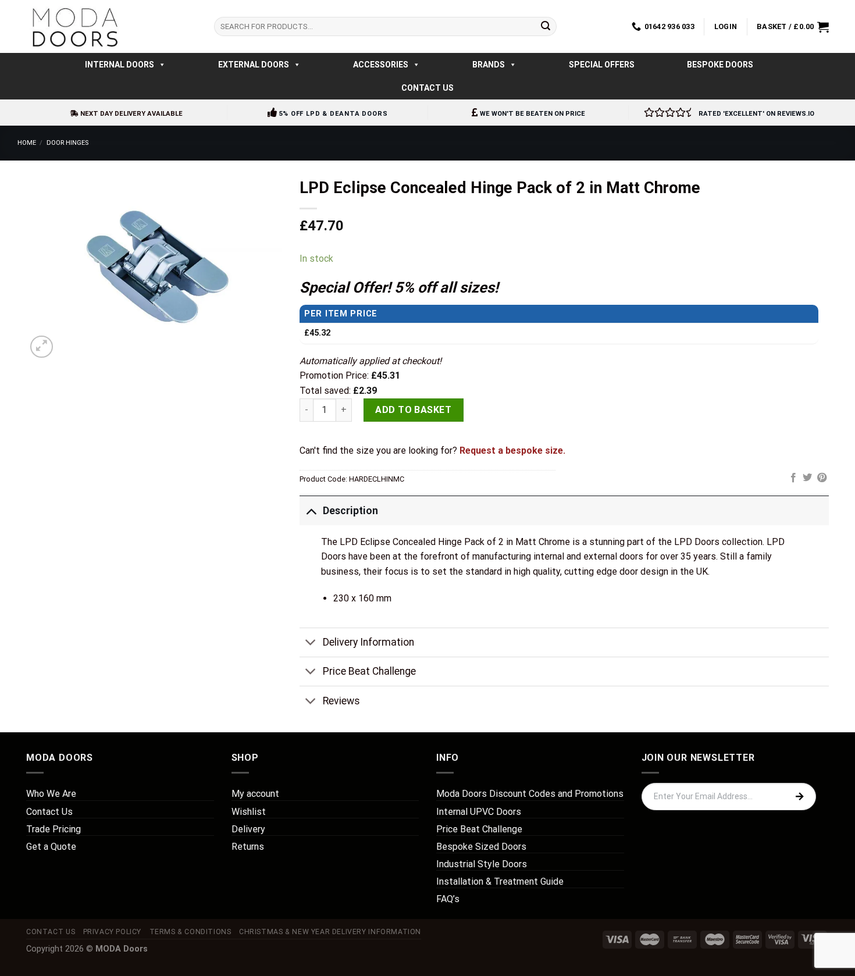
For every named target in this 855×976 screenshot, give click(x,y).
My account (255, 793)
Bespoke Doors (720, 64)
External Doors (253, 64)
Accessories (380, 64)
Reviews (341, 701)
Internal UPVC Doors (478, 811)
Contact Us (427, 87)
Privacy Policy (112, 932)
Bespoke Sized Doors (481, 846)
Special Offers (602, 64)
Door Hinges (67, 143)
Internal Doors (119, 64)
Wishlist (248, 811)
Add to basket (413, 409)
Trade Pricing (53, 829)
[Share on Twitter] (807, 478)
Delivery (248, 829)
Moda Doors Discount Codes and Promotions (530, 793)
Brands (488, 64)
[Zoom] (41, 347)
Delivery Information (368, 642)
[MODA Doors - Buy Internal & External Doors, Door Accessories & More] (74, 26)
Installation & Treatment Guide (500, 881)
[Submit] (545, 27)
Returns (247, 846)
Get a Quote (51, 846)
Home (26, 143)
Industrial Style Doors (481, 864)
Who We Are (51, 793)
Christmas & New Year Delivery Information (330, 932)
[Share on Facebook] (793, 478)
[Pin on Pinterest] (821, 478)
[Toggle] (311, 510)
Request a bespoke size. (512, 450)
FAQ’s (447, 898)
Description (350, 511)
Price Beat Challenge (369, 671)
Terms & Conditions (190, 932)
